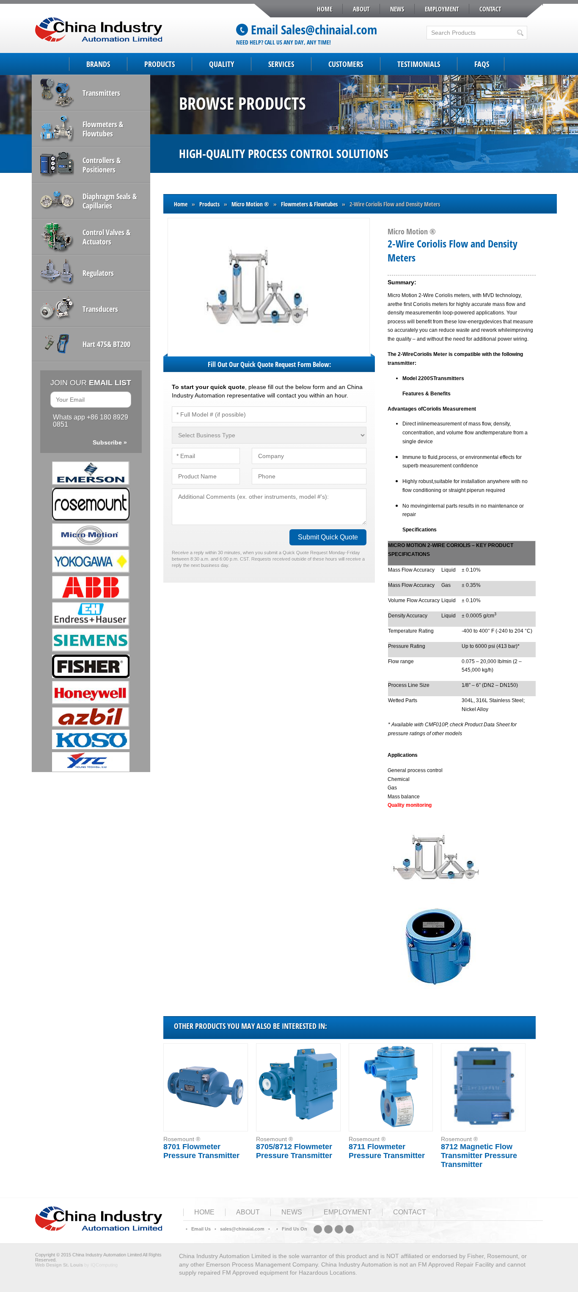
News (397, 9)
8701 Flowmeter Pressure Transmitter (201, 1151)
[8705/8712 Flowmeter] (298, 1087)
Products (159, 64)
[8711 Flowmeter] (391, 1087)
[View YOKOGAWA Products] (91, 561)
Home (324, 9)
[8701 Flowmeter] (205, 1087)
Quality (221, 64)
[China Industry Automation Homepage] (98, 1228)
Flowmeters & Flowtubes (309, 204)
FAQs (481, 64)
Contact (490, 9)
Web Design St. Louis (59, 1264)
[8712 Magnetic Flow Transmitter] (483, 1087)
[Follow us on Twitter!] (339, 1229)
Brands (98, 64)
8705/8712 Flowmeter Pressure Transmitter (294, 1151)
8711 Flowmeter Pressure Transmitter (387, 1151)
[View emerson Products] (91, 473)
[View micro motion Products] (91, 535)
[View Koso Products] (91, 739)
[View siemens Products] (91, 640)
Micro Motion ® (250, 204)
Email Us (201, 1228)
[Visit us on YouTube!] (349, 1229)
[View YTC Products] (91, 762)
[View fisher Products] (91, 666)
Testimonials (418, 64)
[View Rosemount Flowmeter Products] (91, 504)
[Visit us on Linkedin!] (318, 1229)
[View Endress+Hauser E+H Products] (91, 613)
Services (281, 64)
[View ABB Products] (91, 587)
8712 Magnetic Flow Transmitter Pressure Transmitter (479, 1155)
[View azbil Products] (91, 717)
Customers (345, 64)
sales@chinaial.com (242, 1228)
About (361, 9)
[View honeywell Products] (91, 692)
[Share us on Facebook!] (328, 1229)
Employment (442, 9)
